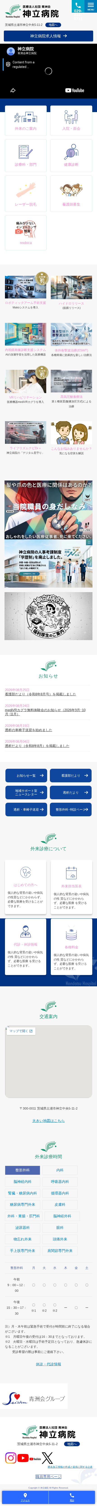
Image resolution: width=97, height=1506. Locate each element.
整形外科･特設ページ (71, 809)
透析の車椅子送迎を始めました (28, 730)
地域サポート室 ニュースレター (26, 792)
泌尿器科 (22, 1228)
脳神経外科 (62, 1216)
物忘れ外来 (23, 1239)
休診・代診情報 (48, 1364)
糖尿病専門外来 (22, 1204)
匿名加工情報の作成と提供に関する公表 (70, 1466)
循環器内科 (60, 1193)
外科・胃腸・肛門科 (23, 1216)
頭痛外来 (60, 1239)
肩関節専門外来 (60, 1251)
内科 (60, 1170)
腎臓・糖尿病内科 (22, 1193)
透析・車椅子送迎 (26, 809)
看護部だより (70, 775)
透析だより (71, 792)
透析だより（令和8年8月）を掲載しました (37, 746)
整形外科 (22, 1170)
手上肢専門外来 (22, 1251)
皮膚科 (60, 1204)
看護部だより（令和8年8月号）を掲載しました (40, 694)
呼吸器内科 (60, 1182)
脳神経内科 (23, 1182)
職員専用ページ (48, 1477)
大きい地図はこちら (48, 1121)
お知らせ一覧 (26, 775)
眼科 (60, 1228)
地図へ (53, 24)
